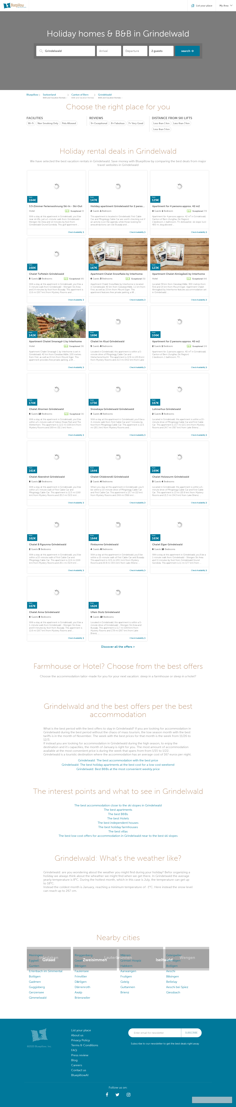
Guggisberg (37, 987)
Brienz (124, 992)
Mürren (125, 955)
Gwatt (79, 960)
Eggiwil (34, 960)
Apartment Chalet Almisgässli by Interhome (178, 273)
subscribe (191, 1032)
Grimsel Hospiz (130, 960)
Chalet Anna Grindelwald (44, 612)
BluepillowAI (79, 1075)
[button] (107, 1094)
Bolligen (172, 966)
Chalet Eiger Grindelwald (167, 544)
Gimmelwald (37, 997)
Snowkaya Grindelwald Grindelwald (112, 409)
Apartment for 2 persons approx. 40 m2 (176, 341)
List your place (81, 1030)
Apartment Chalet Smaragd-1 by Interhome (55, 341)
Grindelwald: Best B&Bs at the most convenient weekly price (118, 769)
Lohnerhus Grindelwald (166, 409)
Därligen (81, 982)
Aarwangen (128, 971)
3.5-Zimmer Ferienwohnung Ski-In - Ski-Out (55, 206)
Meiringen (36, 955)
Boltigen (34, 976)
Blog (74, 1060)
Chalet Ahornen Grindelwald (46, 409)
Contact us (78, 1070)
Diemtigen (173, 960)
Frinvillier (81, 976)
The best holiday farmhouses (118, 827)
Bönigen (80, 966)
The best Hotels (118, 818)
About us (77, 1035)
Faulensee (82, 971)
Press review (79, 1055)
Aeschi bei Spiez (177, 987)
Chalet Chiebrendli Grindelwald (110, 476)
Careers (76, 1065)
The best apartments (118, 810)
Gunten (34, 966)
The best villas (118, 831)
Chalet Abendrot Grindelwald (47, 476)
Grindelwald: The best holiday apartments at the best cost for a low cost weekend (118, 765)
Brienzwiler (82, 997)
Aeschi (170, 971)
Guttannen (127, 987)
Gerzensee (36, 992)
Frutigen (126, 976)
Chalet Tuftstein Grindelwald (46, 273)
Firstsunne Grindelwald (104, 544)
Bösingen (172, 976)
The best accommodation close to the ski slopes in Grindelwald (118, 805)
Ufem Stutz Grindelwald (105, 612)
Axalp (78, 992)
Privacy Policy (80, 1040)
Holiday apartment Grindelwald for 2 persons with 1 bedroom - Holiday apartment (140, 206)
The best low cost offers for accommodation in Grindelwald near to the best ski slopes (118, 836)
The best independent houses (118, 823)
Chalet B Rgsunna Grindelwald (47, 544)
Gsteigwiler (174, 955)
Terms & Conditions (84, 1045)
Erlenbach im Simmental (45, 971)
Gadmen (35, 982)
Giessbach (173, 992)
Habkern (126, 966)
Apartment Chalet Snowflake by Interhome (117, 273)
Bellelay (171, 982)
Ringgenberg (83, 955)
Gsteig (124, 982)
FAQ (74, 1050)
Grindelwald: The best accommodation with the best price (118, 760)
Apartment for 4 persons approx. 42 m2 (176, 206)
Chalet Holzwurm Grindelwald (170, 476)
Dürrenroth (82, 987)
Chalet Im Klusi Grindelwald (107, 341)
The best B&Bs (118, 814)
